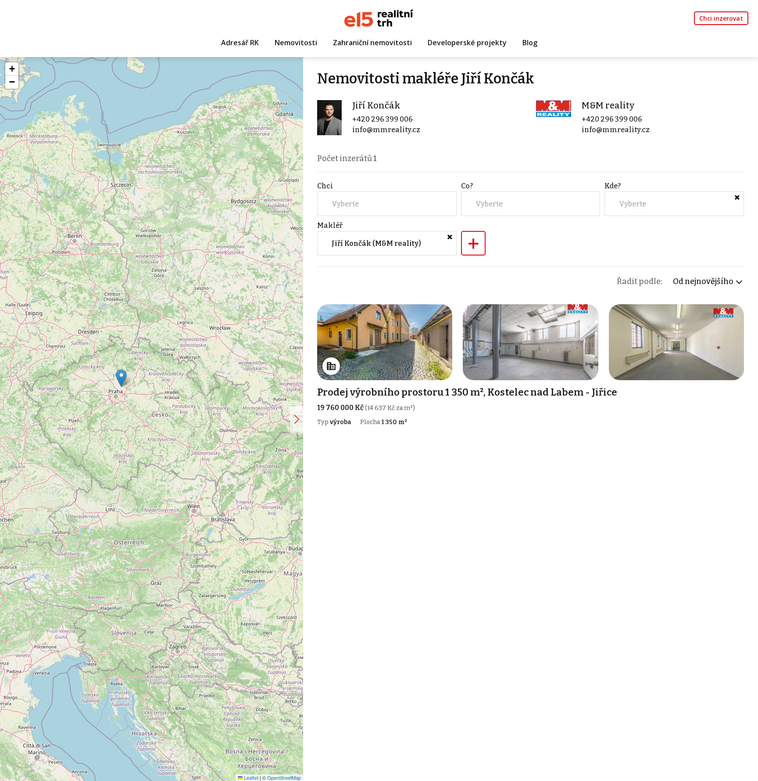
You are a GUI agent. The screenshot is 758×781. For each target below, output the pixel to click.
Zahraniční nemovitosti (372, 42)
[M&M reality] (553, 108)
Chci (325, 186)
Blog (529, 42)
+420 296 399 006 (382, 119)
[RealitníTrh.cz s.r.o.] (378, 17)
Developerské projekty (467, 42)
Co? (467, 186)
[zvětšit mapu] (296, 419)
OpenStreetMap (284, 777)
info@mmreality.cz (386, 130)
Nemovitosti (296, 42)
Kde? (612, 186)
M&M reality (608, 105)
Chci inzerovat (721, 18)
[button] (121, 378)
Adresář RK (240, 42)
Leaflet (250, 777)
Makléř (330, 225)
